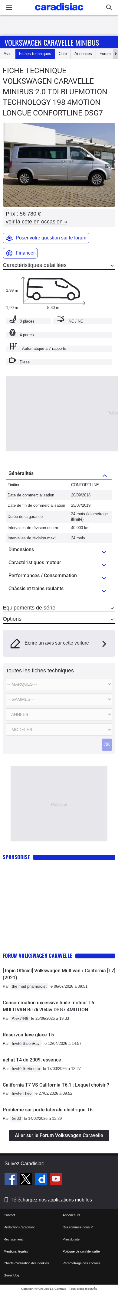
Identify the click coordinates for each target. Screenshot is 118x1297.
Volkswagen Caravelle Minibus (52, 42)
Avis (7, 53)
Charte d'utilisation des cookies (26, 1263)
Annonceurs (71, 1215)
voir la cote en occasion (36, 222)
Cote (63, 53)
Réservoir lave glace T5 (28, 1035)
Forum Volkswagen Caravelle (37, 955)
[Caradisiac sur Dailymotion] (41, 1180)
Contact (9, 1215)
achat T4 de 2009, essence (32, 1060)
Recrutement (13, 1239)
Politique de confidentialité (81, 1251)
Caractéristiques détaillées (35, 265)
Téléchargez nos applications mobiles (51, 1199)
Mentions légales (16, 1251)
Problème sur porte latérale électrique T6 (48, 1110)
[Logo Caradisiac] (59, 12)
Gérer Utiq (11, 1275)
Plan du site (71, 1239)
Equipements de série (29, 608)
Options (12, 619)
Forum (105, 53)
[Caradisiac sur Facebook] (11, 1180)
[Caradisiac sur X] (26, 1180)
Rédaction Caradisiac (19, 1227)
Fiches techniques (35, 53)
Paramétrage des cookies (81, 1263)
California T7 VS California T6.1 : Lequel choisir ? (56, 1085)
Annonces (83, 53)
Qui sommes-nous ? (78, 1227)
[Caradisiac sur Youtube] (56, 1180)
